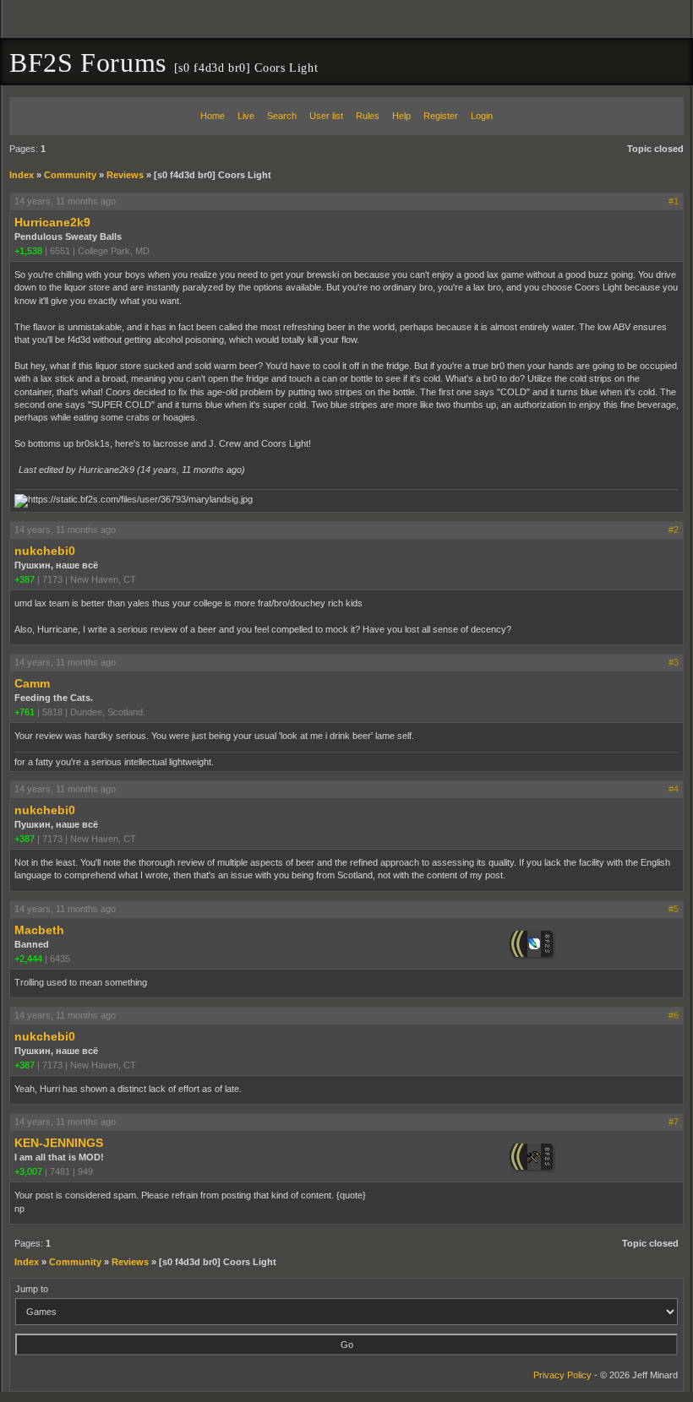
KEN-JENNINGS (58, 1142)
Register (440, 116)
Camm (32, 683)
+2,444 (28, 959)
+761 (24, 712)
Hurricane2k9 (52, 222)
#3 (673, 662)
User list (326, 116)
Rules (367, 116)
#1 (673, 201)
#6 (673, 1015)
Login (482, 116)
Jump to (31, 1289)
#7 (673, 1122)
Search (282, 116)
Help (401, 116)
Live (245, 116)
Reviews (125, 175)
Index (21, 175)
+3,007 (28, 1171)
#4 (673, 789)
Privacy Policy (562, 1375)
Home (212, 116)
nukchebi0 (44, 550)
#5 (673, 909)
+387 (24, 579)
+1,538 (28, 251)
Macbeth (39, 930)
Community (70, 175)
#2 (673, 529)
